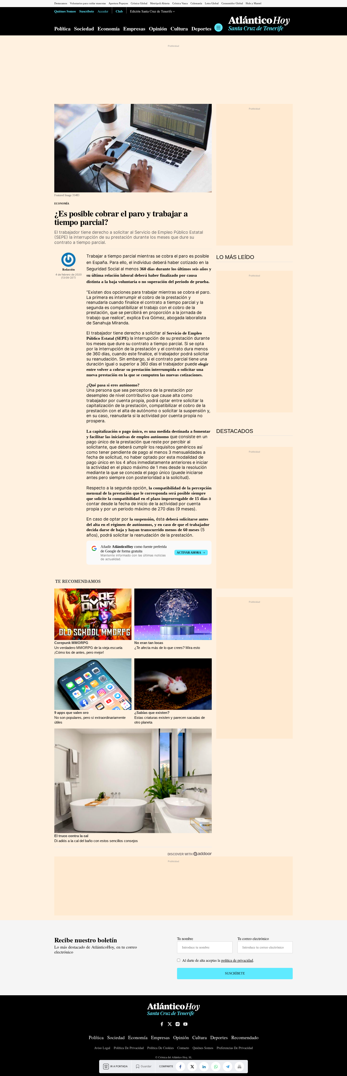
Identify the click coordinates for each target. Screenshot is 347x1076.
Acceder (102, 11)
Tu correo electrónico (253, 938)
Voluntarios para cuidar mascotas (88, 3)
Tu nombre (185, 938)
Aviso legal (102, 1048)
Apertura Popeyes (118, 3)
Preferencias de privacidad (235, 1048)
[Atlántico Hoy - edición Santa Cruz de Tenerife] (259, 24)
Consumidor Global (232, 3)
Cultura (179, 28)
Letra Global (212, 3)
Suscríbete (86, 11)
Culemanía (196, 3)
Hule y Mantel (253, 3)
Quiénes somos (203, 1048)
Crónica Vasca (180, 3)
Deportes (201, 28)
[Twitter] (192, 1066)
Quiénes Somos (65, 11)
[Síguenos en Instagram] (177, 1024)
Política (62, 28)
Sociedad (84, 28)
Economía (108, 28)
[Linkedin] (204, 1066)
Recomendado (244, 1037)
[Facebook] (180, 1066)
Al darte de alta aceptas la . (217, 960)
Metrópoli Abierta (159, 3)
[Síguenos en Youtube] (185, 1024)
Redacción (68, 269)
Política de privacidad (129, 1048)
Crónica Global (139, 3)
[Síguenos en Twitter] (170, 1024)
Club (119, 11)
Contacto (183, 1048)
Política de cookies (160, 1048)
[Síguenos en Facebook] (162, 1024)
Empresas (134, 28)
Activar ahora (189, 552)
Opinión (158, 28)
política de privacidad (237, 960)
